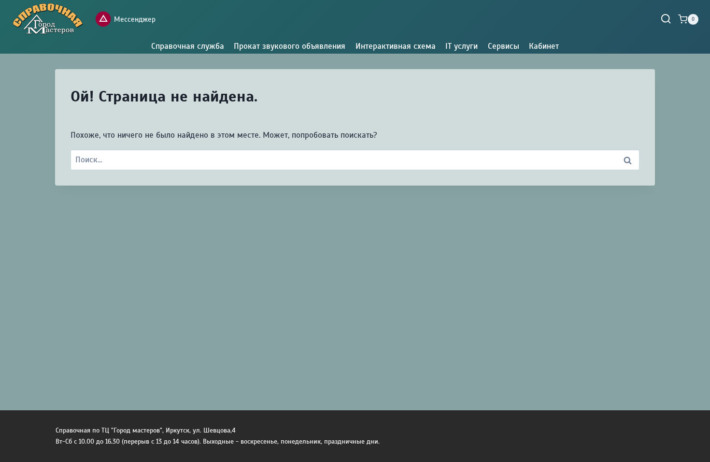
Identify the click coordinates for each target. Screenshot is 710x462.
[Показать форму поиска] (665, 19)
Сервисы (503, 46)
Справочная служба (187, 46)
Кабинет (544, 46)
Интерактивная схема (395, 46)
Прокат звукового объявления (289, 46)
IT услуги (461, 46)
